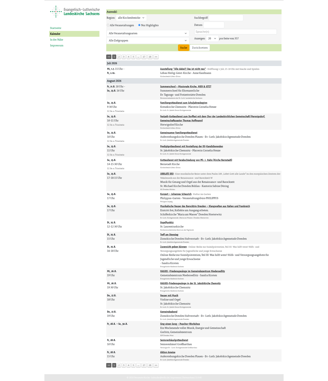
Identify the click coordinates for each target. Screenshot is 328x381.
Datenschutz (188, 377)
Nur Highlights (150, 25)
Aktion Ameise (167, 352)
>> (156, 56)
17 (144, 56)
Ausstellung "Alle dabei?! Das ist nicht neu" (183, 69)
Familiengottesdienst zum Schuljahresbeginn (183, 102)
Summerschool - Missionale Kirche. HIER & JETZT (185, 86)
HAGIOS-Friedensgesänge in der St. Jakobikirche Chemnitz (190, 283)
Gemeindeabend (168, 311)
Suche (183, 47)
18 (150, 56)
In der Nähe (56, 39)
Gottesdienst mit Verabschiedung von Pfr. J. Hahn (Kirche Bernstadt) (196, 160)
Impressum (56, 45)
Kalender (55, 34)
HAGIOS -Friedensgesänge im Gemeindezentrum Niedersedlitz (192, 271)
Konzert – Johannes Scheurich (176, 194)
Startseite (55, 28)
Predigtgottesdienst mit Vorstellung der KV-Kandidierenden (191, 146)
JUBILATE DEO (167, 173)
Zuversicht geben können (173, 246)
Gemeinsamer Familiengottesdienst (178, 132)
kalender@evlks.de (160, 377)
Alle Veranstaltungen (122, 25)
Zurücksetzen (200, 47)
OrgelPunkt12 (167, 222)
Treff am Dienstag (169, 234)
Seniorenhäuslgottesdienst (174, 340)
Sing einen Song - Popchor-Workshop (180, 324)
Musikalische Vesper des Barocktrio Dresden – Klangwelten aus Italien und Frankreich (205, 206)
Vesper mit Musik (169, 295)
